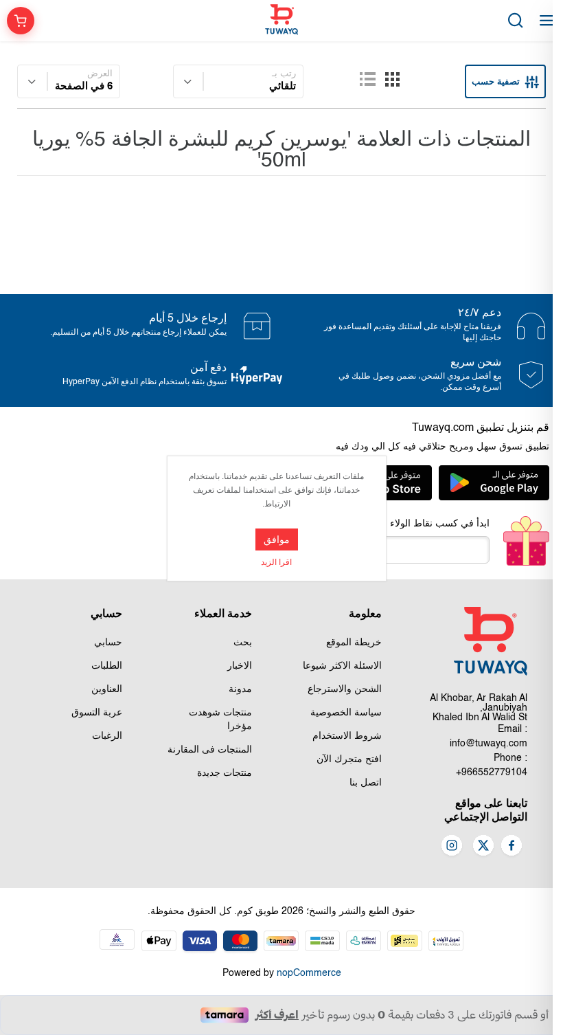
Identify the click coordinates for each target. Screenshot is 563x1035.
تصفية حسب (496, 81)
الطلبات (106, 666)
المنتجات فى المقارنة (210, 750)
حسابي (108, 642)
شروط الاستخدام (347, 736)
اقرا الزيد (276, 563)
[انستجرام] (451, 846)
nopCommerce (309, 973)
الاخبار (239, 666)
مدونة (240, 689)
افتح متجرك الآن (349, 759)
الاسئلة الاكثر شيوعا (342, 666)
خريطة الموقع (354, 642)
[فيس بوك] (511, 846)
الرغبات (107, 736)
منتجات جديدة (224, 773)
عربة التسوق (96, 712)
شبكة (392, 79)
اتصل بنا (365, 783)
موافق (277, 539)
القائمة (367, 79)
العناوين (106, 689)
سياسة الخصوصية (346, 712)
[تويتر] (483, 846)
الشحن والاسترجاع (345, 689)
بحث (242, 642)
